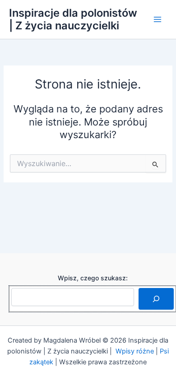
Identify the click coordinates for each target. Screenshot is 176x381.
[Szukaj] (156, 299)
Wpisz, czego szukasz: (93, 278)
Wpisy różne (135, 351)
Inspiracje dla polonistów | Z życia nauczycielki (73, 19)
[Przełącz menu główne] (157, 19)
